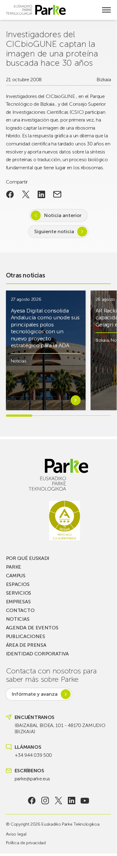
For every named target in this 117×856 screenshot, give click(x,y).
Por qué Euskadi (27, 558)
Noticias (18, 361)
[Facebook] (32, 800)
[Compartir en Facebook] (10, 194)
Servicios (18, 593)
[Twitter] (58, 800)
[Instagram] (45, 800)
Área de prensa (26, 645)
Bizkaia (103, 79)
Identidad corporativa (37, 654)
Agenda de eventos (32, 628)
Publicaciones (25, 636)
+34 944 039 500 (33, 755)
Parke (13, 567)
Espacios (17, 584)
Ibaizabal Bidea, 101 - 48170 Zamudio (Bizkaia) (60, 728)
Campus (16, 576)
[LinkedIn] (72, 800)
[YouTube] (85, 800)
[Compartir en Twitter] (25, 194)
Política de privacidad (26, 842)
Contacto (20, 610)
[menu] (106, 9)
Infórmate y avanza (35, 694)
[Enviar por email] (57, 194)
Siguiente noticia (54, 231)
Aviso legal (16, 834)
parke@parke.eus (32, 779)
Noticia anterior (63, 215)
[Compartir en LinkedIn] (41, 194)
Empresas (18, 602)
